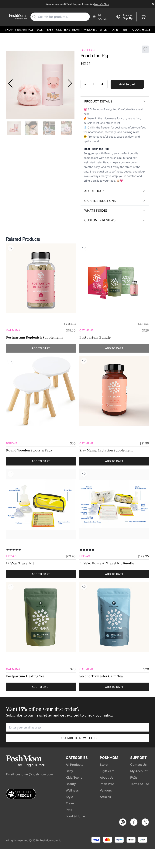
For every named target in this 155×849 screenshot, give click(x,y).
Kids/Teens (63, 30)
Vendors (106, 790)
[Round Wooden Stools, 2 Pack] (41, 391)
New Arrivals (24, 30)
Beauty (77, 30)
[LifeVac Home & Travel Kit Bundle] (114, 504)
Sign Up (128, 18)
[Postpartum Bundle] (114, 278)
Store (104, 764)
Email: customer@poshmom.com (29, 774)
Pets (124, 30)
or (127, 14)
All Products (74, 764)
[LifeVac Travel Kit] (41, 504)
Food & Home (140, 30)
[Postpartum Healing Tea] (41, 617)
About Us (106, 777)
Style (103, 30)
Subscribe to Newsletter (77, 738)
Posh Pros (107, 784)
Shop (8, 30)
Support (138, 758)
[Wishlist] (11, 248)
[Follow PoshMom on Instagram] (122, 822)
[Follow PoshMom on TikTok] (145, 822)
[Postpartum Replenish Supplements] (41, 278)
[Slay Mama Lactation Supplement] (114, 391)
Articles (105, 797)
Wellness (90, 30)
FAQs (134, 777)
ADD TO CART (41, 348)
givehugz (88, 50)
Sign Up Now (101, 4)
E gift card (107, 771)
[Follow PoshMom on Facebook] (134, 822)
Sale (40, 30)
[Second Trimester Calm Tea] (114, 617)
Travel (113, 30)
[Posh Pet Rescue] (21, 794)
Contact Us (138, 764)
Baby (49, 30)
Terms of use (139, 784)
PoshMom (109, 758)
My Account (139, 771)
